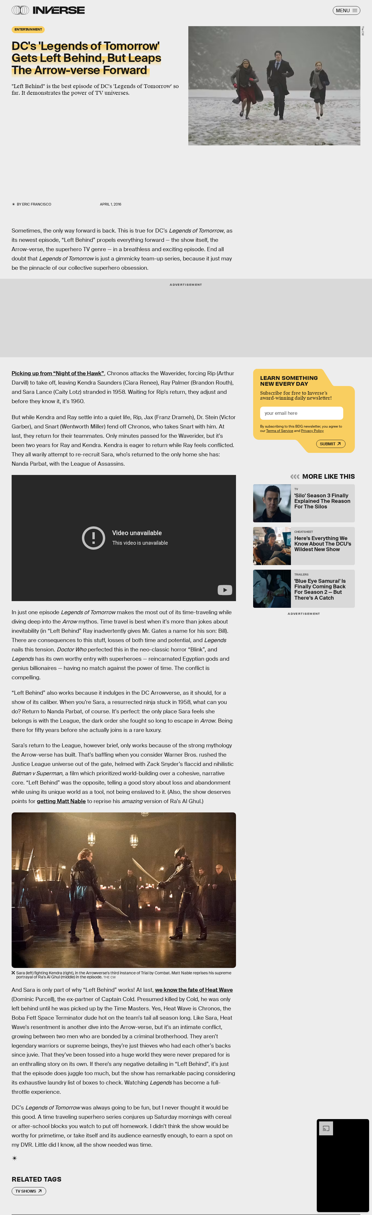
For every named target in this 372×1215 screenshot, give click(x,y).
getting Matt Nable (61, 801)
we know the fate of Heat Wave (194, 990)
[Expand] (323, 1124)
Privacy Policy (312, 430)
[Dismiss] (362, 1124)
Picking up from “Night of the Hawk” (58, 373)
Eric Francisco (36, 204)
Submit (327, 443)
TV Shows (25, 1191)
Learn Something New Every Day (289, 380)
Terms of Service (279, 430)
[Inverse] (59, 10)
